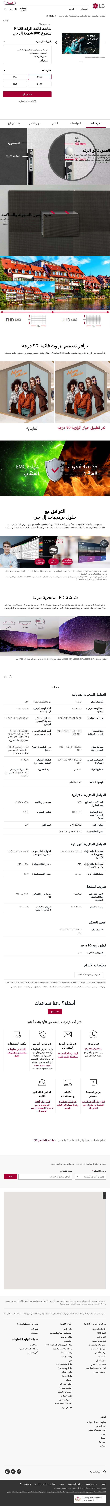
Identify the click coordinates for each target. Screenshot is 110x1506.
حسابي (103, 1445)
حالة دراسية (67, 1407)
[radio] (40, 77)
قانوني (61, 1484)
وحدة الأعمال (99, 1170)
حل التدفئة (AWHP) (64, 1364)
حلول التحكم (66, 1372)
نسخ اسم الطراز (40, 24)
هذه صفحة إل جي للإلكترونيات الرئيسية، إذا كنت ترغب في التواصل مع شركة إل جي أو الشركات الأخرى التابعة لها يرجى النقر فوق (56, 1491)
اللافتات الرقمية (99, 1329)
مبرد (70, 1360)
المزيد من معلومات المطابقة (89, 974)
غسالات (34, 1329)
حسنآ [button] (56, 687)
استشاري (68, 1341)
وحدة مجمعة (67, 1356)
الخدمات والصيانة (64, 1391)
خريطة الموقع (91, 1484)
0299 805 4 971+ (42, 1065)
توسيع (4, 41)
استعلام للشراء (23, 9)
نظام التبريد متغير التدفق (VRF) (59, 1344)
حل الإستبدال (66, 1376)
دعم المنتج (55, 1011)
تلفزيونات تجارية (99, 1341)
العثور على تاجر (65, 1384)
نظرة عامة (96, 123)
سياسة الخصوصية (75, 1484)
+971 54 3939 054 (93, 1049)
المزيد (8, 1313)
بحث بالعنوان (66, 1170)
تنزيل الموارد (66, 1395)
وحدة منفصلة (66, 1352)
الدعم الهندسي (65, 1399)
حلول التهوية (66, 1323)
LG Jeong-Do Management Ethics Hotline (92, 1498)
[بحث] (5, 9)
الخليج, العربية (96, 1471)
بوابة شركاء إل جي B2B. (43, 1140)
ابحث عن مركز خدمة (97, 1430)
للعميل (103, 1484)
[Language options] (15, 9)
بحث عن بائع (27, 94)
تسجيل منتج (101, 1426)
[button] (81, 42)
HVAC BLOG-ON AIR (63, 1403)
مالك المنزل (67, 1329)
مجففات (34, 1333)
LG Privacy (27, 1484)
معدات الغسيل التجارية (27, 1323)
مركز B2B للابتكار (98, 1364)
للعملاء (10, 2)
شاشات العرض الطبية (28, 1348)
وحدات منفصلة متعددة (62, 1348)
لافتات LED (101, 1337)
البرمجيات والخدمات (97, 1344)
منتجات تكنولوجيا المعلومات (25, 1339)
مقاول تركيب (66, 1337)
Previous (105, 42)
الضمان (103, 1438)
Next (56, 42)
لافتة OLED (101, 1333)
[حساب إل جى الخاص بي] (10, 9)
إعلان (104, 1434)
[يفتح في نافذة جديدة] (19, 1471)
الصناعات (102, 1356)
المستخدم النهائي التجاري (61, 1333)
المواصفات (75, 123)
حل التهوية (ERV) (65, 1368)
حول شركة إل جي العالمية (45, 1484)
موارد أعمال (35, 123)
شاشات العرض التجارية (95, 1323)
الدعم (55, 123)
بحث (10, 1176)
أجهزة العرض (32, 1352)
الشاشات (34, 1344)
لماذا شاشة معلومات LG (95, 1368)
